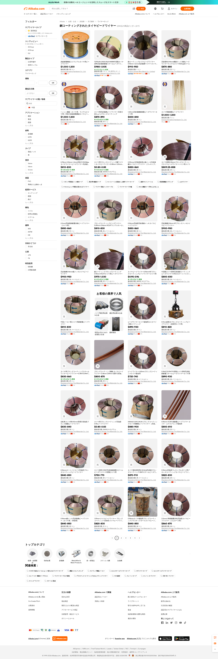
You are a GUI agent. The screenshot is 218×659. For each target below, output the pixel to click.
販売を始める (166, 601)
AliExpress (76, 649)
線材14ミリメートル (147, 182)
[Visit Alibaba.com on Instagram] (176, 622)
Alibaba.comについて (36, 592)
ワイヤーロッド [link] (103, 21)
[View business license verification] (129, 655)
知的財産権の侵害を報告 (136, 614)
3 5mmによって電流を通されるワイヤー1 (76, 187)
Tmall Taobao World (98, 649)
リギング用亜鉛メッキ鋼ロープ (73, 182)
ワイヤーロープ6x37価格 (62, 576)
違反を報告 (132, 618)
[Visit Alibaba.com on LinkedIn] (167, 622)
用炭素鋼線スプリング (166, 182)
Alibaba (62, 21)
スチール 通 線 (51, 581)
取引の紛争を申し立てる (136, 605)
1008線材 (117, 576)
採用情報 (31, 610)
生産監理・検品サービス (70, 614)
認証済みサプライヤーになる (171, 610)
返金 (129, 610)
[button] (134, 8)
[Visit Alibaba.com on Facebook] (162, 622)
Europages (142, 649)
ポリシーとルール (68, 618)
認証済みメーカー (101, 597)
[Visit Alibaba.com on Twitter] (171, 622)
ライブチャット (133, 601)
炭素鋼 (82, 21)
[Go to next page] (139, 538)
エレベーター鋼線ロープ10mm (38, 576)
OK (53, 83)
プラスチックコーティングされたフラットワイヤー (92, 576)
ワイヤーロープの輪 (126, 187)
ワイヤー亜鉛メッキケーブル (104, 187)
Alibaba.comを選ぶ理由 (36, 597)
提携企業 (164, 614)
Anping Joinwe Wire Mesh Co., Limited (141, 71)
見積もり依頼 (99, 601)
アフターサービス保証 (69, 610)
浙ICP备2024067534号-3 (167, 655)
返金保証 (65, 601)
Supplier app (120, 638)
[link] (215, 637)
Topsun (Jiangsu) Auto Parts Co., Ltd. (107, 73)
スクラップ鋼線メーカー (97, 571)
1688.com (85, 649)
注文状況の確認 (166, 605)
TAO (126, 649)
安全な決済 (65, 597)
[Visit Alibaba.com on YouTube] (180, 622)
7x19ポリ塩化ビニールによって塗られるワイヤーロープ (46, 571)
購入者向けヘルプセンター (137, 597)
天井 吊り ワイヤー (168, 576)
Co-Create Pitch (34, 601)
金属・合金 (72, 21)
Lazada (109, 649)
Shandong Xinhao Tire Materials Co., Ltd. (175, 71)
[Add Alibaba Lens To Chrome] (59, 638)
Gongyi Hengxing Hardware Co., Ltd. (73, 71)
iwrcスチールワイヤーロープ (162, 571)
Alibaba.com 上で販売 (168, 597)
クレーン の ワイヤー (149, 576)
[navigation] (41, 280)
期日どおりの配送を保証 (70, 605)
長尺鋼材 (91, 21)
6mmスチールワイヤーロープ (120, 571)
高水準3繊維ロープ (95, 182)
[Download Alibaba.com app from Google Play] (182, 638)
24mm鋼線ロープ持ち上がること (149, 187)
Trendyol (133, 649)
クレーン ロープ (132, 576)
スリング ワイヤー (34, 581)
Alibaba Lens (33, 638)
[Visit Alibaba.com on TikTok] (185, 622)
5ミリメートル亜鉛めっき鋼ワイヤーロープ (120, 182)
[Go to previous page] (112, 538)
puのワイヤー (184, 182)
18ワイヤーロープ (141, 571)
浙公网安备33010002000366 (146, 655)
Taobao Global (118, 649)
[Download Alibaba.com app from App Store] (165, 638)
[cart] (162, 9)
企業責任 (31, 605)
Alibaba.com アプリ (134, 638)
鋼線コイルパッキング (76, 571)
